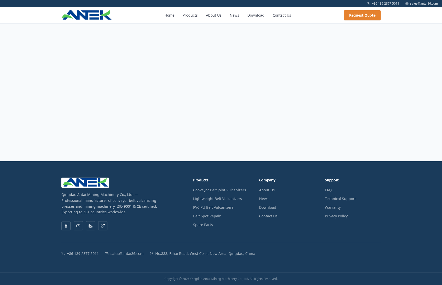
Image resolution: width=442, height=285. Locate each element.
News (234, 15)
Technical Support (340, 198)
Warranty (333, 207)
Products (190, 15)
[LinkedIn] (90, 225)
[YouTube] (78, 225)
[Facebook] (66, 225)
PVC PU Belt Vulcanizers (213, 207)
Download (255, 15)
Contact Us (282, 15)
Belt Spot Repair (207, 216)
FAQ (328, 190)
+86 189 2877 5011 (385, 4)
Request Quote (362, 15)
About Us (214, 15)
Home (169, 15)
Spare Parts (203, 224)
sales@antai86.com (424, 4)
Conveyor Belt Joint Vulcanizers (219, 190)
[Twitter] (102, 225)
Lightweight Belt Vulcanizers (217, 198)
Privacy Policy (336, 216)
